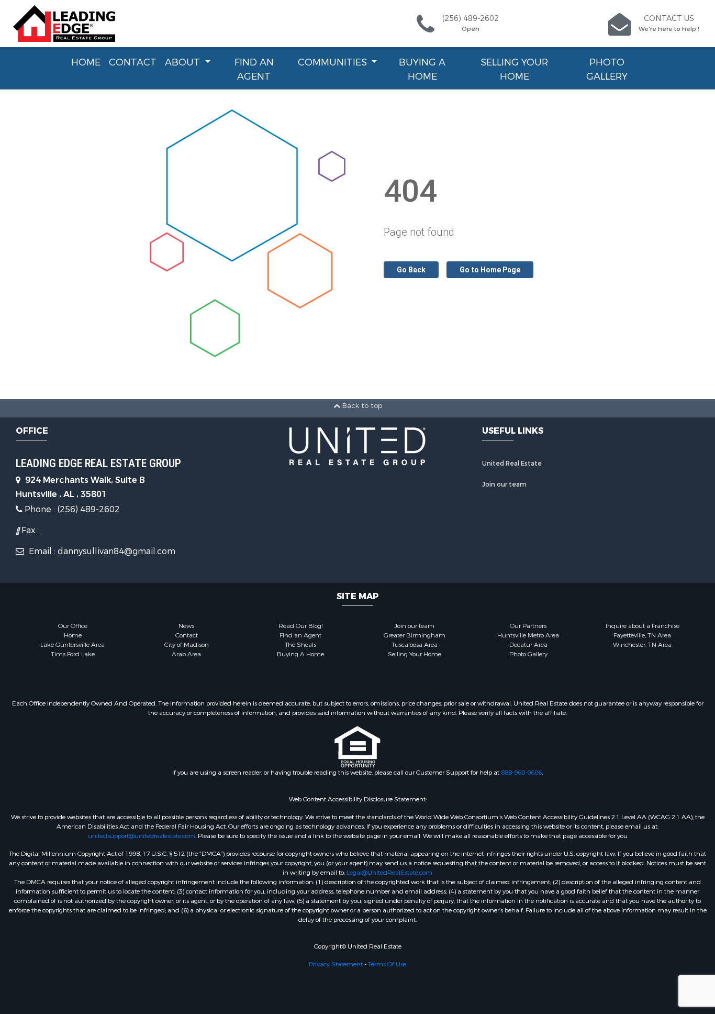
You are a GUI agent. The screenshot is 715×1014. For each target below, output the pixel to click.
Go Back (411, 270)
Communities (334, 62)
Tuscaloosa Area (415, 645)
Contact (133, 62)
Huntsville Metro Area (528, 635)
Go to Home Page (490, 270)
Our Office (72, 626)
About (184, 62)
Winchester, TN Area (642, 645)
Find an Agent (254, 69)
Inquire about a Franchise (642, 626)
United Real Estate (512, 463)
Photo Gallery (607, 69)
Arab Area (186, 654)
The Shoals (300, 645)
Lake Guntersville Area (72, 645)
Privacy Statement (336, 964)
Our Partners (528, 626)
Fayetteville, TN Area (642, 635)
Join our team (504, 484)
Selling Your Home (514, 69)
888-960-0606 (521, 772)
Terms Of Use (387, 964)
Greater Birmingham (414, 635)
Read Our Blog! (300, 626)
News (186, 626)
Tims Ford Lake (73, 654)
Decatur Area (528, 645)
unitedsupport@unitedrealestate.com (141, 836)
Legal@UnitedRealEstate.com (389, 872)
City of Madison (186, 645)
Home (85, 62)
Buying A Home (422, 69)
